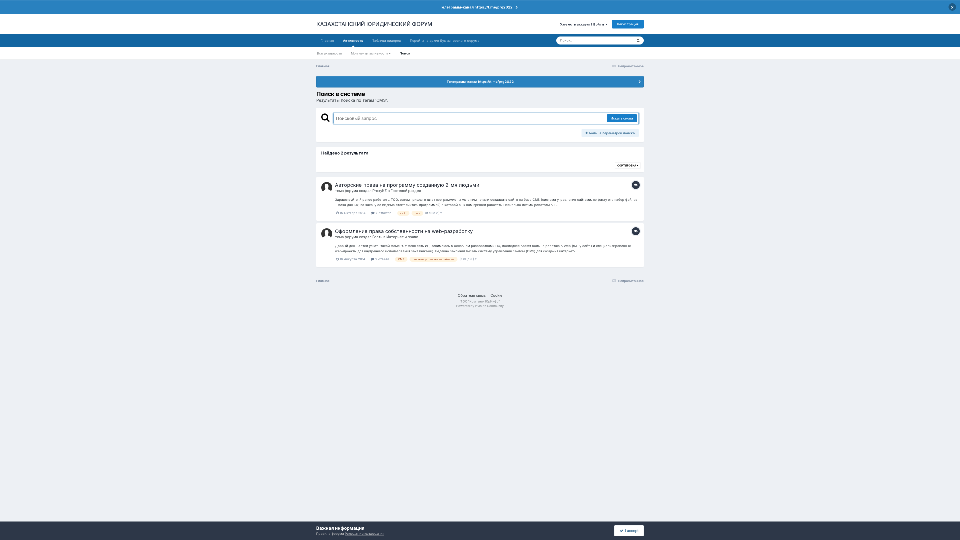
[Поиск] (638, 40)
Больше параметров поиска (611, 133)
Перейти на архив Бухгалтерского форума (445, 40)
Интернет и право (402, 237)
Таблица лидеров (386, 40)
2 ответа (381, 259)
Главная (327, 40)
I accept (630, 530)
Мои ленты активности (370, 53)
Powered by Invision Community (480, 306)
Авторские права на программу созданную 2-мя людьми (407, 185)
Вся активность (329, 53)
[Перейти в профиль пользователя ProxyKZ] (326, 187)
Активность (353, 40)
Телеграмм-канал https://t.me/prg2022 (476, 7)
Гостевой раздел (406, 190)
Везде (621, 40)
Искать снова (622, 118)
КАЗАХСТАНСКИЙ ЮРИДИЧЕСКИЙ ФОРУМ (374, 24)
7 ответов (383, 213)
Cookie (496, 295)
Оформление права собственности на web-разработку (404, 231)
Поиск (405, 53)
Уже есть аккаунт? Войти (583, 24)
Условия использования (364, 534)
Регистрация (627, 24)
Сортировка (627, 165)
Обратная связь (472, 295)
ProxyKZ (379, 190)
